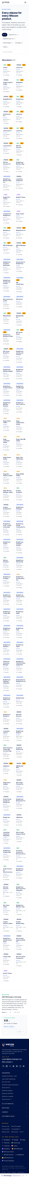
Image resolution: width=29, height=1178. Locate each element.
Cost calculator (6, 1129)
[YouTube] (13, 1066)
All (4, 34)
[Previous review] (5, 1032)
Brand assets (14, 1132)
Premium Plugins (8, 43)
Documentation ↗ (16, 1129)
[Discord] (23, 1066)
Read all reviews (9, 1026)
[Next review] (23, 1032)
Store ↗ (22, 1132)
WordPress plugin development (10, 1084)
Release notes (5, 1132)
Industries (14, 1107)
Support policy (20, 1172)
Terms (8, 1172)
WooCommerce (6, 1087)
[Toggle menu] (25, 2)
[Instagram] (20, 1066)
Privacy (4, 1172)
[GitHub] (3, 1066)
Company (14, 1112)
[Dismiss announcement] (26, 1175)
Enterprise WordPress (7, 1093)
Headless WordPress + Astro (9, 1076)
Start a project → (7, 1062)
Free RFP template (16, 1126)
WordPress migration (7, 1090)
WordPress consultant (7, 1096)
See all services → (7, 1099)
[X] (10, 1066)
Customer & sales (14, 1116)
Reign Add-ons (13, 34)
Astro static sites (6, 1082)
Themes (5, 47)
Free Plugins (19, 43)
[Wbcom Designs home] (5, 2)
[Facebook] (16, 1066)
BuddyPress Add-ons (9, 38)
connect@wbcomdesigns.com (12, 1059)
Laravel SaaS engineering (8, 1079)
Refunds (14, 1172)
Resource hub (5, 1126)
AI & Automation (14, 1103)
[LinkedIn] (6, 1066)
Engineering (14, 1073)
